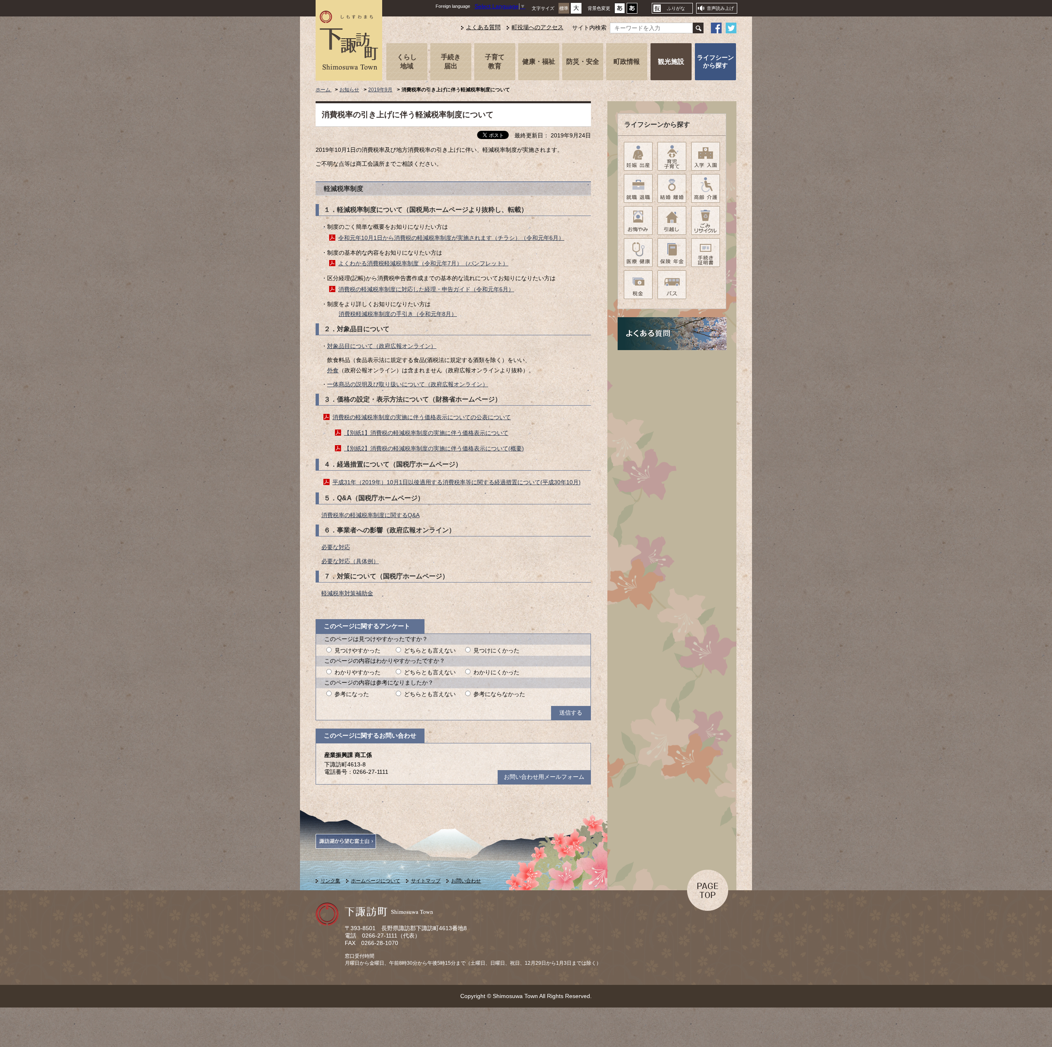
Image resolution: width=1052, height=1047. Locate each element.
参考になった (352, 694)
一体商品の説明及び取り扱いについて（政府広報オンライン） (407, 384)
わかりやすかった (358, 672)
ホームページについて (375, 880)
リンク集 (330, 880)
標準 (563, 8)
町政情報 (627, 61)
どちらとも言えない (430, 651)
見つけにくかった (496, 651)
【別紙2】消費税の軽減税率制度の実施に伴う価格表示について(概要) (434, 449)
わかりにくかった (496, 672)
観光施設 (671, 61)
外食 (333, 370)
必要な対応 (335, 547)
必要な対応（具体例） (350, 561)
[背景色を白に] (619, 10)
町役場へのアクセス (537, 27)
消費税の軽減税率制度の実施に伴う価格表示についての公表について (421, 417)
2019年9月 (380, 89)
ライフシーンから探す (715, 61)
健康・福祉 (538, 61)
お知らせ (349, 89)
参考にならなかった (499, 694)
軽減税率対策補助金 (347, 593)
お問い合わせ (466, 880)
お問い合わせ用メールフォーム (544, 777)
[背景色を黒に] (632, 10)
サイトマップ (426, 880)
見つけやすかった (358, 651)
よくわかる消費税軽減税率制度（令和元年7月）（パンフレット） (423, 263)
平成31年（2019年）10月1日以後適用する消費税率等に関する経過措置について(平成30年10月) (456, 482)
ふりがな (676, 8)
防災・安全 (582, 61)
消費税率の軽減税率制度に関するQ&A (370, 515)
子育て (495, 61)
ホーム (324, 89)
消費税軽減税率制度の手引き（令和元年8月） (398, 314)
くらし (407, 61)
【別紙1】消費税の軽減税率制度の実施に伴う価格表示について (426, 433)
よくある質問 (483, 27)
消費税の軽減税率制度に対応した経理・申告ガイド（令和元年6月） (426, 289)
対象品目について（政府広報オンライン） (381, 346)
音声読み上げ (720, 8)
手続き (451, 61)
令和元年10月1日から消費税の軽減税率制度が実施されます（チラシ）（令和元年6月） (451, 238)
